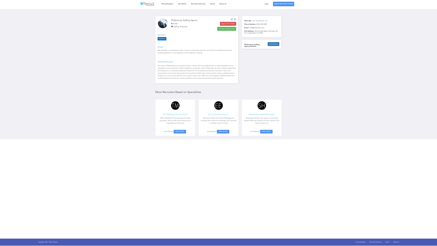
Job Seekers (182, 4)
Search (212, 4)
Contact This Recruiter (227, 29)
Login (266, 4)
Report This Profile (228, 24)
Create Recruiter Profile (283, 4)
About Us (222, 4)
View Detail (179, 131)
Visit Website (168, 131)
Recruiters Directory (198, 4)
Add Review (273, 44)
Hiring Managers (167, 4)
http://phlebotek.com (260, 21)
